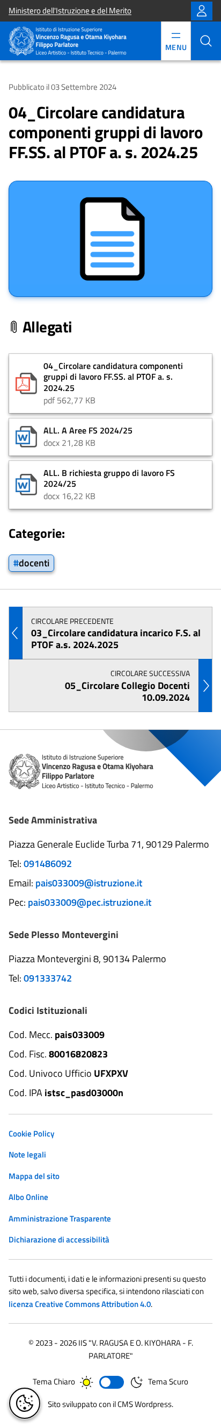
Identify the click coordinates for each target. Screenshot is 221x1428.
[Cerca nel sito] (206, 41)
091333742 (48, 978)
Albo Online (28, 1197)
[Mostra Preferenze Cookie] (25, 1403)
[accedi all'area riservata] (201, 11)
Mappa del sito (34, 1176)
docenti (34, 562)
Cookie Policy (31, 1133)
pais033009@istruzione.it (88, 883)
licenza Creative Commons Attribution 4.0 (80, 1304)
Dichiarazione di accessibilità (59, 1239)
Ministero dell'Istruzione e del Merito (70, 10)
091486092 (48, 863)
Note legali (27, 1154)
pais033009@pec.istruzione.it (89, 902)
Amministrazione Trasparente (60, 1218)
